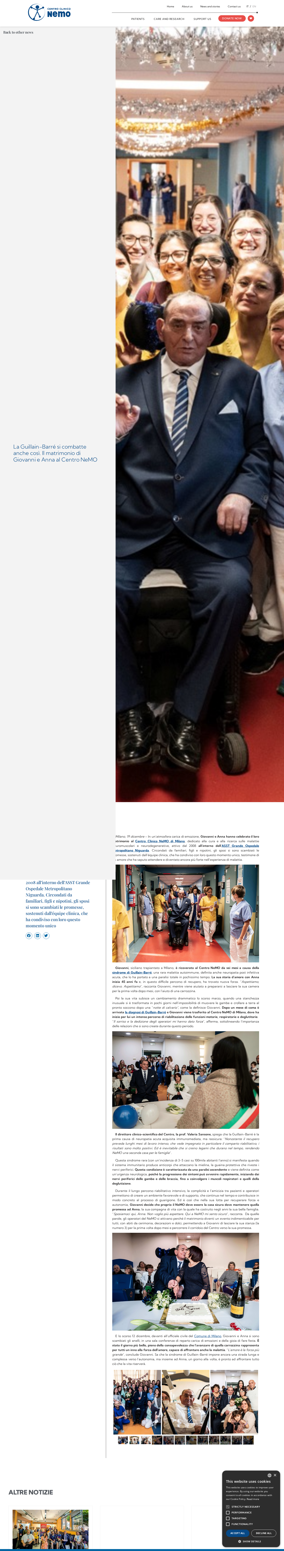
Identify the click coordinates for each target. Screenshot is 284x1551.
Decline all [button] (264, 1533)
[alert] (251, 1509)
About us (187, 6)
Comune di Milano (207, 1336)
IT (248, 6)
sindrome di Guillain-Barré (131, 972)
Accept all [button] (237, 1533)
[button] (29, 935)
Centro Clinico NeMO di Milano (160, 841)
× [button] (274, 1475)
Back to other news (18, 32)
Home (170, 6)
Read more (253, 1499)
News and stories (210, 6)
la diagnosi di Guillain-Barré (145, 1012)
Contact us (234, 6)
